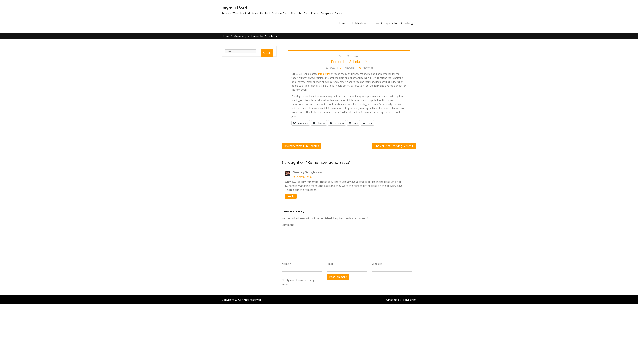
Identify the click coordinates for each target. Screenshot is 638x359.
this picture (324, 73)
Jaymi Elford (234, 7)
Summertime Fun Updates (302, 146)
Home (341, 23)
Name (286, 264)
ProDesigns (409, 300)
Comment (289, 225)
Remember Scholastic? (349, 62)
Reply (291, 196)
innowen (349, 67)
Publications (359, 23)
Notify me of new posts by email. (298, 282)
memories (368, 67)
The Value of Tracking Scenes (392, 146)
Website (377, 264)
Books (341, 56)
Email (331, 264)
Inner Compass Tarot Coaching (393, 23)
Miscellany (352, 56)
